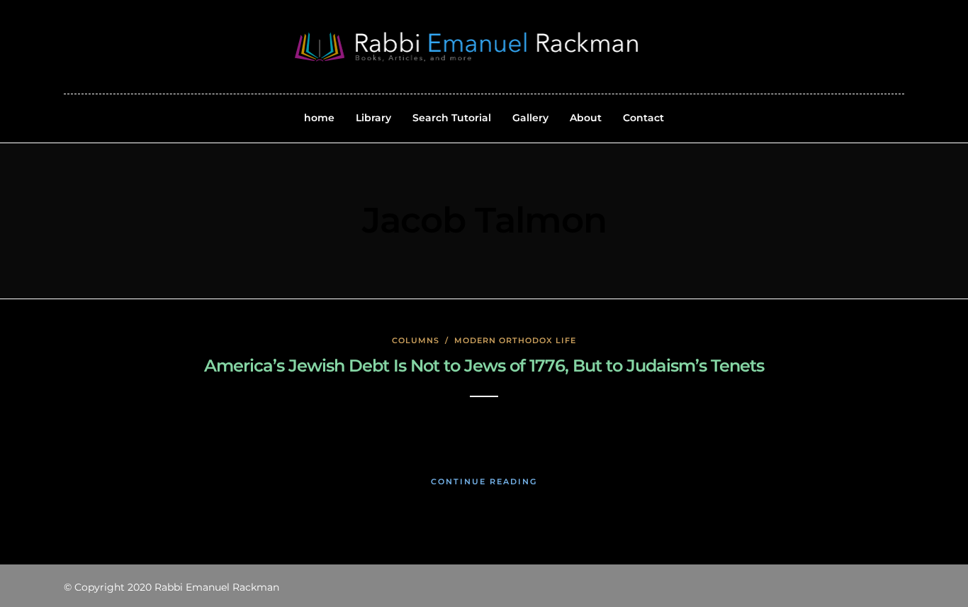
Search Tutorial (451, 117)
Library (373, 117)
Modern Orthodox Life (515, 340)
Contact (643, 117)
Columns (415, 340)
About (586, 117)
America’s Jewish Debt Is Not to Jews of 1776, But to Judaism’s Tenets (484, 365)
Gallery (530, 117)
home (319, 117)
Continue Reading (484, 481)
